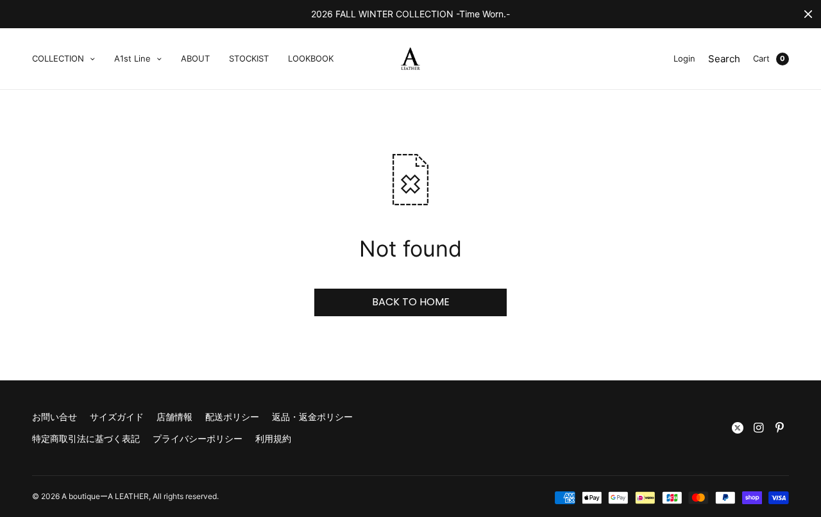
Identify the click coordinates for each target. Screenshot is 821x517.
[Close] (808, 14)
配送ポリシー (232, 416)
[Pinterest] (780, 428)
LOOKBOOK (311, 58)
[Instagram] (759, 428)
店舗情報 (174, 416)
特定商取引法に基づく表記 (86, 438)
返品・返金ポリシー (312, 416)
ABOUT (195, 58)
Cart (761, 58)
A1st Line (132, 58)
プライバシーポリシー (197, 438)
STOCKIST (249, 58)
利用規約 (273, 438)
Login (684, 58)
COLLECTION (58, 58)
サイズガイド (117, 416)
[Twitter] (737, 428)
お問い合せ (54, 416)
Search (724, 59)
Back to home (411, 301)
